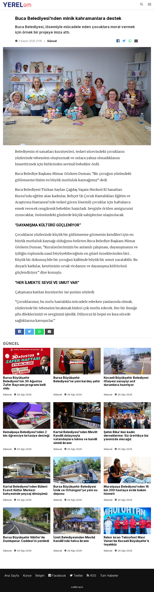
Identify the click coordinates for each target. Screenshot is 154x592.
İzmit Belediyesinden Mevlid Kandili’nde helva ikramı (77, 530)
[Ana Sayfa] (17, 3)
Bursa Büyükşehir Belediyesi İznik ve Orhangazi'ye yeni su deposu (77, 479)
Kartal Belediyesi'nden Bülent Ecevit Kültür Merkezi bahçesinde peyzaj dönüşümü (27, 479)
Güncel (52, 41)
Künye (27, 575)
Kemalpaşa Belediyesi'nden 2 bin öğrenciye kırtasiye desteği (27, 427)
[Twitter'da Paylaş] (124, 41)
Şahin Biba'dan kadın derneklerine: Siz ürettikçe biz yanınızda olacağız (127, 427)
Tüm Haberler (109, 575)
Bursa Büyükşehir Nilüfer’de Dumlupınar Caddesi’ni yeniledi (27, 530)
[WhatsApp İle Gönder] (130, 41)
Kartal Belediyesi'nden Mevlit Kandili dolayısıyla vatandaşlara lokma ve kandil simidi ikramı (77, 427)
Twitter (78, 575)
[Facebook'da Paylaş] (118, 41)
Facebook (58, 575)
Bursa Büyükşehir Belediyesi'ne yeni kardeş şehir (77, 372)
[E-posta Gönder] (136, 41)
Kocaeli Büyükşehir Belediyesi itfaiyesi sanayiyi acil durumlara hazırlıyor (127, 372)
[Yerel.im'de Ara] (141, 4)
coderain (77, 587)
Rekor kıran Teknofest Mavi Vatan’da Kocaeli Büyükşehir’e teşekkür (127, 530)
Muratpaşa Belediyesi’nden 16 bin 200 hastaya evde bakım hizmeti (127, 479)
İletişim (40, 575)
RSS (92, 575)
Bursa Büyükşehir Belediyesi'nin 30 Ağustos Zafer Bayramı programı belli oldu (27, 372)
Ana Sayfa (12, 575)
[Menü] (149, 4)
